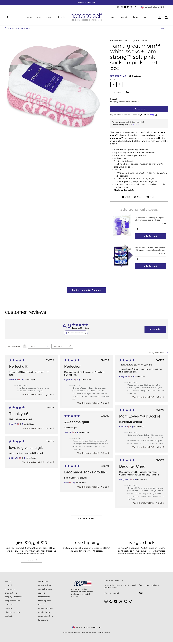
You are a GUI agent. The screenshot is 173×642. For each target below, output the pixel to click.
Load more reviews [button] (86, 518)
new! (30, 17)
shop (39, 17)
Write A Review (155, 329)
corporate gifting (45, 616)
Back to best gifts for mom (86, 290)
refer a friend (31, 560)
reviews (41, 593)
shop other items (12, 601)
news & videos (44, 585)
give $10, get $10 (12, 612)
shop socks (10, 589)
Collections (122, 40)
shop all (8, 585)
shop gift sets (11, 593)
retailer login (44, 612)
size (144, 17)
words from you (45, 589)
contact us (9, 616)
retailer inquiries (45, 608)
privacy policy (91, 632)
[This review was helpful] (46, 395)
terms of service (104, 632)
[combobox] (39, 346)
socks (49, 17)
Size (113, 80)
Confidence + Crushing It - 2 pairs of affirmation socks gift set (150, 218)
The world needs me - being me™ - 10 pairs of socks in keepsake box (150, 249)
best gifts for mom (137, 40)
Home (113, 40)
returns (41, 604)
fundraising (43, 620)
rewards (112, 17)
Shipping (114, 102)
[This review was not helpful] (51, 394)
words (124, 17)
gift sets (60, 17)
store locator (44, 597)
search (8, 581)
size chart (9, 604)
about (135, 17)
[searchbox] (13, 346)
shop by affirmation (14, 597)
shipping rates (44, 601)
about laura (43, 581)
